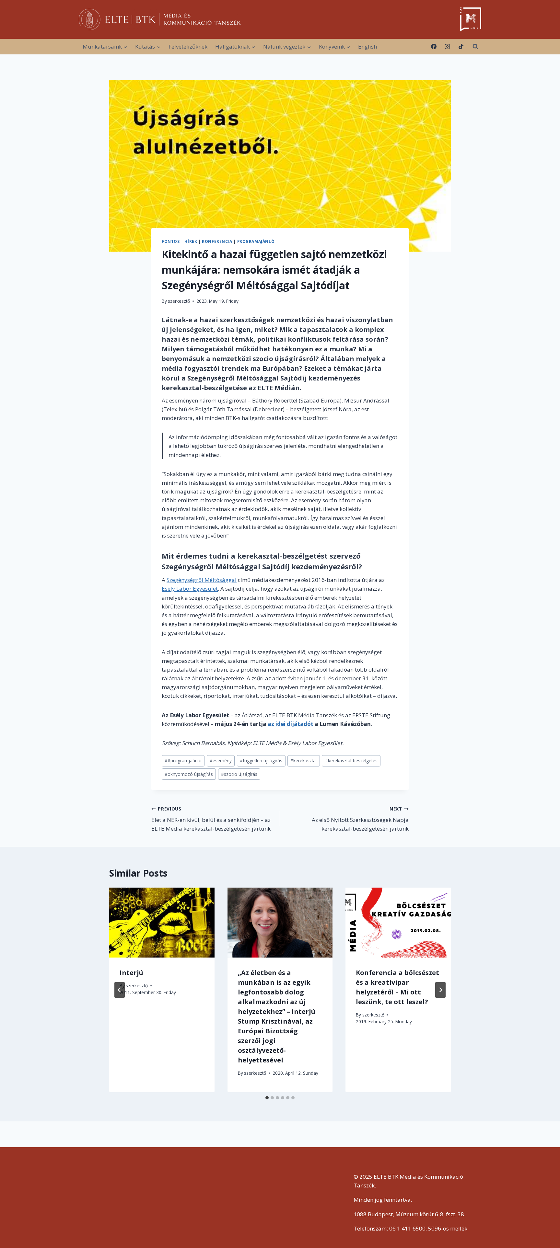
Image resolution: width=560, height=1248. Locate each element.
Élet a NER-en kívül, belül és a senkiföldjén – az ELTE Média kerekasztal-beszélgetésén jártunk (211, 819)
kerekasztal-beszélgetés (351, 760)
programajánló (256, 241)
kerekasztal (303, 760)
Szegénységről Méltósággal (202, 580)
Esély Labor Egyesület (190, 588)
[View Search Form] (475, 46)
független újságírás (261, 760)
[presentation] (162, 923)
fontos (171, 241)
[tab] (267, 1097)
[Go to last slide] (119, 990)
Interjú (131, 972)
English (367, 46)
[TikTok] (460, 46)
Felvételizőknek (188, 46)
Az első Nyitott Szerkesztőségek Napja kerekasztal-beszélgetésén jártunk (360, 819)
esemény (221, 760)
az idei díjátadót (290, 724)
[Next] (440, 990)
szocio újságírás (239, 774)
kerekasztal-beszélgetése (204, 387)
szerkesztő (179, 301)
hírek (190, 241)
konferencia (217, 241)
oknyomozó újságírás (189, 774)
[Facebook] (433, 46)
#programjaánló (183, 760)
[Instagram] (447, 46)
